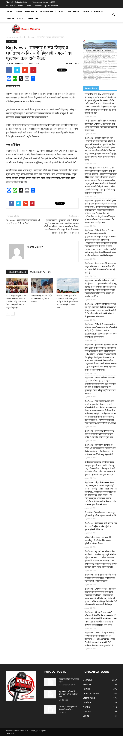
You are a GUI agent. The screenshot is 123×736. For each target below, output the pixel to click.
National (30, 11)
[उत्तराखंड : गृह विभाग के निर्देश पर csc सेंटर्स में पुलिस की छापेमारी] (42, 285)
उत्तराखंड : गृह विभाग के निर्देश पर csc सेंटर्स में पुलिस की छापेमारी (41, 299)
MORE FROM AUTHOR (40, 272)
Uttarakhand (47, 11)
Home (10, 11)
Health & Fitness (91, 693)
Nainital (86, 706)
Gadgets (87, 11)
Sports (61, 11)
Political (21, 5)
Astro (29, 5)
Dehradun (87, 679)
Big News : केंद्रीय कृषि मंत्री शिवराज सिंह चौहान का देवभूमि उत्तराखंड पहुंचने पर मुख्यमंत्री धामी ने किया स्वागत (101, 526)
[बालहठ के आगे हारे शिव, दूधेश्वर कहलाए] (50, 682)
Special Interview (51, 5)
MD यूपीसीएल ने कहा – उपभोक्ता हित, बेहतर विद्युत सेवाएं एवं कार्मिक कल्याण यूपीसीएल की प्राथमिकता (98, 540)
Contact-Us (32, 18)
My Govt (9, 5)
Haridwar (87, 702)
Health (11, 18)
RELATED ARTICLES (17, 272)
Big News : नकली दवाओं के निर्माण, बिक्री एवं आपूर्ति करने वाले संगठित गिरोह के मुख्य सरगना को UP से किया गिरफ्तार (100, 578)
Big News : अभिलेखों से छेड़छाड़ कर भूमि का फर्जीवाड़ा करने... (68, 694)
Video (20, 18)
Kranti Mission (15, 63)
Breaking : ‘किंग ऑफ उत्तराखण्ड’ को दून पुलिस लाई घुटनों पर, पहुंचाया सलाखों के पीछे (100, 514)
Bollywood (74, 11)
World (19, 11)
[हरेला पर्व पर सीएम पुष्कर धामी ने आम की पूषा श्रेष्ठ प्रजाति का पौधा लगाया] (50, 709)
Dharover (38, 5)
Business (98, 11)
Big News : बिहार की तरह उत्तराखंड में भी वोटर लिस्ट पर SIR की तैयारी (23, 222)
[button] (113, 15)
